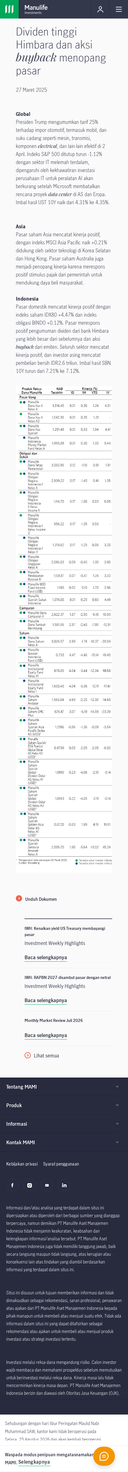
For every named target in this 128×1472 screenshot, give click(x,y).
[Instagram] (31, 1188)
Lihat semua (46, 1055)
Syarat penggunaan (61, 1164)
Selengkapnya (34, 1461)
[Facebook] (14, 1188)
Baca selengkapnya (46, 957)
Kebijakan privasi (22, 1164)
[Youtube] (49, 1188)
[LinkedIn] (66, 1188)
